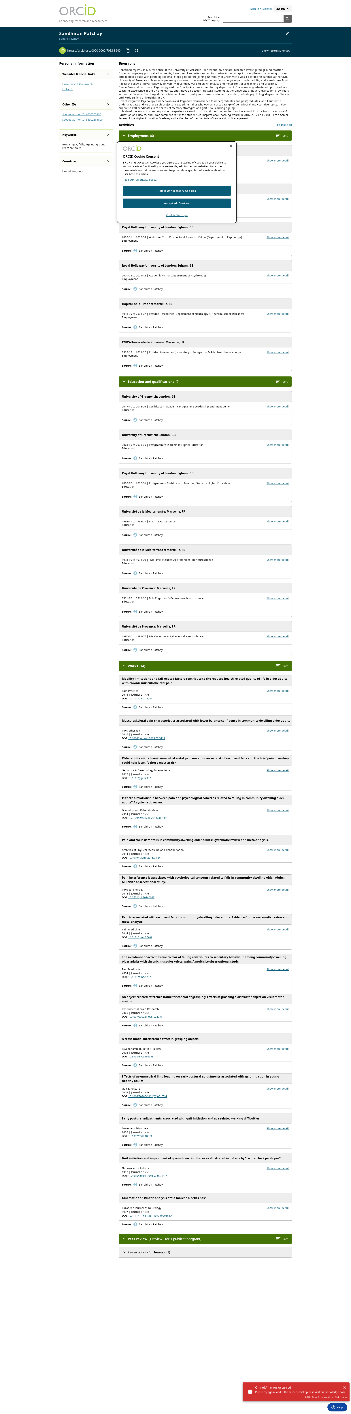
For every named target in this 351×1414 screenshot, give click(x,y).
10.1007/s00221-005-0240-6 (145, 1016)
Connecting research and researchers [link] (83, 21)
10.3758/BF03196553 (140, 1056)
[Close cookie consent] (231, 146)
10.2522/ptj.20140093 (141, 897)
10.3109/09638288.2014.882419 (147, 817)
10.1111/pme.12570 (140, 977)
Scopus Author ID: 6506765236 (81, 114)
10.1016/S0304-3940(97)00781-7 (147, 1176)
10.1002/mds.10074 (140, 1136)
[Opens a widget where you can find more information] (337, 1407)
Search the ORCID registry (211, 19)
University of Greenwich (77, 84)
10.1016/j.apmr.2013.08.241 (145, 857)
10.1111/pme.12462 (140, 937)
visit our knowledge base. (330, 1392)
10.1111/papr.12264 (140, 698)
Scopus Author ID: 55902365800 (82, 119)
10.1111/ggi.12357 (139, 778)
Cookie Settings (177, 215)
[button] (284, 125)
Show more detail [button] (278, 160)
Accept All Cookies (176, 203)
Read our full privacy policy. (140, 179)
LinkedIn (67, 89)
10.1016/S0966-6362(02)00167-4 (147, 1096)
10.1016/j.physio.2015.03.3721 (146, 738)
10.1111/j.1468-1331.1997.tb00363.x (150, 1215)
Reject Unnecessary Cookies (177, 191)
